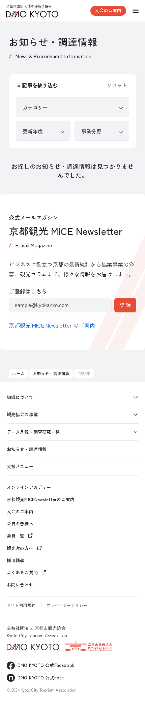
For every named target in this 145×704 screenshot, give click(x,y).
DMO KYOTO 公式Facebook (46, 665)
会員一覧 (16, 535)
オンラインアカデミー (29, 487)
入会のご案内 (108, 10)
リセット (117, 85)
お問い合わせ (20, 585)
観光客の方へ (20, 548)
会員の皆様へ (20, 524)
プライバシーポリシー (67, 605)
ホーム (18, 373)
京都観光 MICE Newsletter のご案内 (52, 325)
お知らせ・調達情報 (51, 373)
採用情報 (16, 560)
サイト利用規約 (21, 605)
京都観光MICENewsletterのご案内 (41, 499)
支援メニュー (20, 466)
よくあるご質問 (22, 572)
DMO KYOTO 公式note (41, 677)
